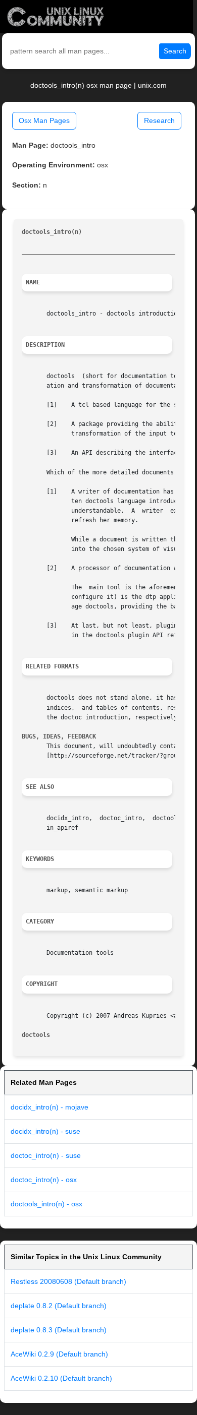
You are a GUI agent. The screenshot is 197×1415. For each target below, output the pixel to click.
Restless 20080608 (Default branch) (68, 1281)
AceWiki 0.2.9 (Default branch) (59, 1354)
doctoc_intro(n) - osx (44, 1180)
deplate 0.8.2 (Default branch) (59, 1306)
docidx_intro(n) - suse (45, 1131)
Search (175, 51)
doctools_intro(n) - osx (46, 1204)
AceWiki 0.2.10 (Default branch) (61, 1378)
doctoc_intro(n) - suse (46, 1155)
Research (159, 120)
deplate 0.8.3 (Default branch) (59, 1330)
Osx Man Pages (44, 120)
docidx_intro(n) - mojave (49, 1107)
